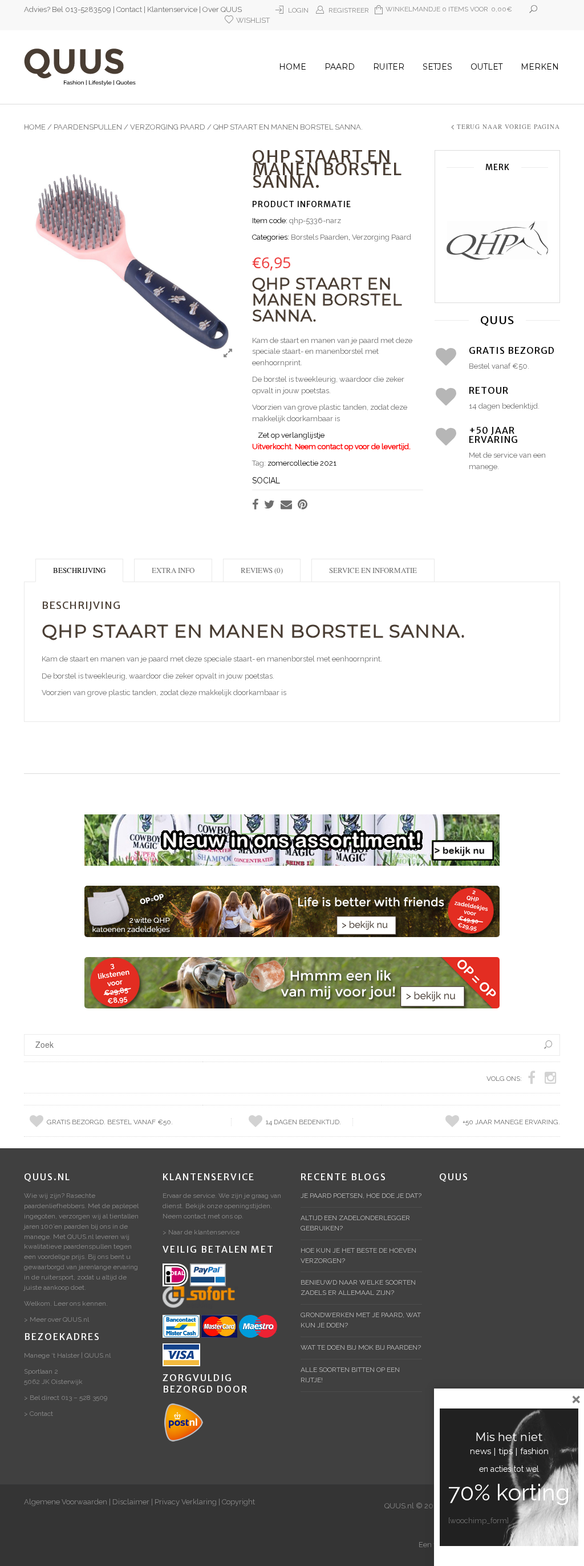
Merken (540, 66)
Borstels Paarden (319, 237)
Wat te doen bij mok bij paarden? (361, 1347)
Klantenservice (172, 9)
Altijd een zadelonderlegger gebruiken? (355, 1223)
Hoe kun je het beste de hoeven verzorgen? (358, 1255)
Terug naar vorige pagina (508, 126)
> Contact (38, 1414)
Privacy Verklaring (186, 1502)
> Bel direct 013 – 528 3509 (65, 1398)
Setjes (437, 66)
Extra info (173, 570)
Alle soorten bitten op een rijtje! (350, 1375)
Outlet (486, 66)
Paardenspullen (88, 127)
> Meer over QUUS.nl (56, 1319)
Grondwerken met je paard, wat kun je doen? (361, 1320)
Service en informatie (373, 570)
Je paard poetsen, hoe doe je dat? (361, 1196)
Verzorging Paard (167, 127)
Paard (340, 66)
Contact (129, 9)
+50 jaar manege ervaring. (511, 1122)
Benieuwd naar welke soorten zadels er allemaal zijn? (358, 1287)
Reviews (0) (262, 570)
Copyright (238, 1502)
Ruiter (388, 66)
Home (292, 66)
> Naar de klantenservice (201, 1232)
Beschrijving (79, 570)
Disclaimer (130, 1502)
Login (298, 10)
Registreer (348, 10)
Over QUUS (222, 9)
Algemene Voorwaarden (65, 1502)
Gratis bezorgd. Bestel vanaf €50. (110, 1122)
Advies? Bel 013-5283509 (67, 9)
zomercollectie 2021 (301, 463)
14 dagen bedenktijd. (303, 1122)
